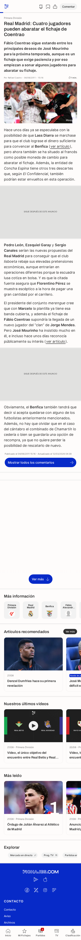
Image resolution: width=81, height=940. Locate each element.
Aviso (7, 916)
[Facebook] (27, 890)
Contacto (10, 909)
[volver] (6, 7)
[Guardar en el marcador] (48, 6)
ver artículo (60, 146)
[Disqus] (40, 534)
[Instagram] (45, 890)
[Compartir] (55, 6)
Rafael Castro (15, 77)
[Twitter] (36, 890)
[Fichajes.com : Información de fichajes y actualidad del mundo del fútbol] (40, 872)
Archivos (9, 922)
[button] (68, 6)
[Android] (36, 879)
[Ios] (45, 879)
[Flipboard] (54, 890)
